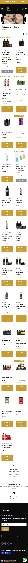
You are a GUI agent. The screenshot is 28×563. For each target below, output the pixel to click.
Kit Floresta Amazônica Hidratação (18, 236)
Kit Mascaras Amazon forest (21, 376)
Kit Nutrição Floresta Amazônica (6, 271)
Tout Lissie (18, 164)
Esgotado (7, 71)
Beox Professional (6, 128)
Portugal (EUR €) (18, 536)
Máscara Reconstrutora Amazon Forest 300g (21, 341)
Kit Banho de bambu (20, 91)
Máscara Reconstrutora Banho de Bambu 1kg (6, 411)
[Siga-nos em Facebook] (2, 543)
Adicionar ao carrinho (21, 70)
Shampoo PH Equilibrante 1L (19, 201)
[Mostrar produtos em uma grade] (23, 34)
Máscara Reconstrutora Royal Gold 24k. (6, 132)
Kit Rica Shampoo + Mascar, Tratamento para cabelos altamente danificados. (20, 56)
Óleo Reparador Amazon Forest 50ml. (21, 305)
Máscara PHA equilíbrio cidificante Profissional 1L (6, 236)
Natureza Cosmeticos (21, 89)
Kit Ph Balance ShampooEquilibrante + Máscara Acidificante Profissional (6, 95)
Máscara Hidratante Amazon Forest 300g (6, 376)
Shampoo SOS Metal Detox (6, 167)
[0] (25, 9)
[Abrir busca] (17, 9)
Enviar (5, 529)
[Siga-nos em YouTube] (8, 543)
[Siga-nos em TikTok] (11, 543)
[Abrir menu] (2, 9)
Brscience (18, 232)
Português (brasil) (6, 536)
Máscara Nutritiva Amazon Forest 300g (6, 341)
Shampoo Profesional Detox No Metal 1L (6, 201)
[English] (2, 560)
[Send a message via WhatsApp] (25, 560)
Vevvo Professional (6, 89)
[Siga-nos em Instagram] (5, 543)
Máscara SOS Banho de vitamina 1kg (20, 410)
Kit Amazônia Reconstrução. (19, 271)
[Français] (5, 560)
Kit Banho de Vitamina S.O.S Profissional (6, 446)
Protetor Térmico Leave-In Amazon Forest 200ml (5, 306)
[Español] (15, 560)
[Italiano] (10, 560)
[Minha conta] (20, 9)
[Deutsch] (7, 560)
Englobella (18, 198)
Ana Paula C (4, 50)
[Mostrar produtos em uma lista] (26, 34)
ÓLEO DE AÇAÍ (19, 131)
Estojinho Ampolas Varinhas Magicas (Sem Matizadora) (20, 168)
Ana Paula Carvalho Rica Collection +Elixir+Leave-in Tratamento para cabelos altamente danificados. (6, 57)
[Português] (12, 560)
